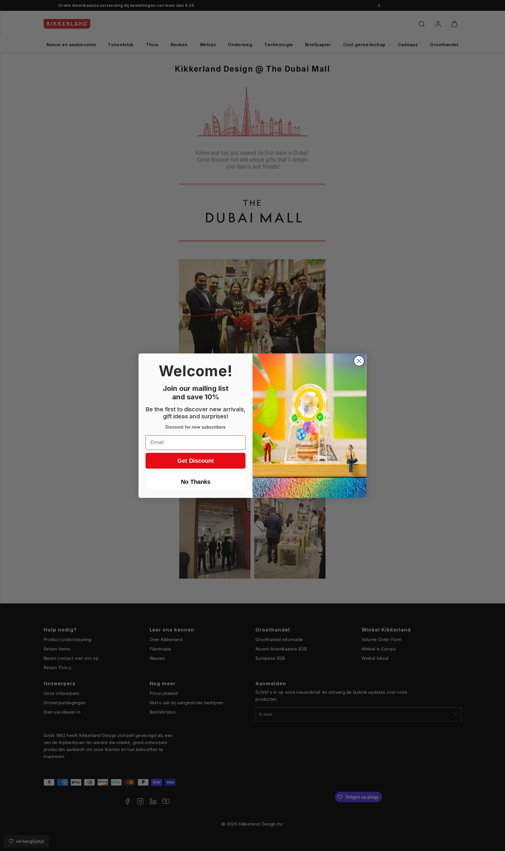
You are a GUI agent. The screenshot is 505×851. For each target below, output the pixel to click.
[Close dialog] (359, 361)
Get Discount (195, 461)
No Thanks (195, 482)
